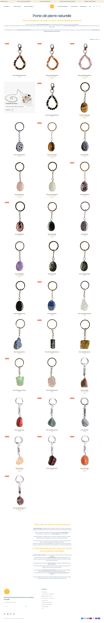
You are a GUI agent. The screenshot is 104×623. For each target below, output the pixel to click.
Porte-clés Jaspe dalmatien (19, 154)
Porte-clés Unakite (84, 390)
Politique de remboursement (47, 602)
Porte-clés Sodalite (84, 154)
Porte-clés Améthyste (84, 194)
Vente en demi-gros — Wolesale (48, 598)
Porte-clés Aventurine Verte (52, 430)
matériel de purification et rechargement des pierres (58, 572)
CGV (43, 608)
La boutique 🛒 (7, 6)
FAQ (90, 6)
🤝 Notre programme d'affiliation (48, 594)
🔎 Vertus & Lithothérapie (62, 6)
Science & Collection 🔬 (29, 6)
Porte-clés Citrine (19, 468)
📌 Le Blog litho (44, 592)
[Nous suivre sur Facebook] (4, 614)
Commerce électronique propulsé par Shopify (16, 618)
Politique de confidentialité (47, 604)
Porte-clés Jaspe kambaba (84, 273)
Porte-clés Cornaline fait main (52, 75)
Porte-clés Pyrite (84, 234)
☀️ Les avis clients (73, 6)
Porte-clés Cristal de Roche (52, 194)
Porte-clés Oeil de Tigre (52, 154)
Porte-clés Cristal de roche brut (84, 313)
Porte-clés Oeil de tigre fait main (19, 75)
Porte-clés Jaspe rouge (19, 430)
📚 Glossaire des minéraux (47, 596)
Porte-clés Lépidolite (19, 273)
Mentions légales (45, 606)
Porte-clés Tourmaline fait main (52, 115)
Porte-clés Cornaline (84, 468)
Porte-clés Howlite (84, 430)
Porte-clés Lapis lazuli (51, 313)
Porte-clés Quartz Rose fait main (84, 75)
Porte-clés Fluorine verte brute (19, 390)
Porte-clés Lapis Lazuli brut (19, 351)
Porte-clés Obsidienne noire (19, 313)
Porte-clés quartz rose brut (52, 390)
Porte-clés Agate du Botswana (19, 508)
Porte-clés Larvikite (52, 273)
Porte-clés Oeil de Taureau (52, 468)
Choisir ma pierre (17, 6)
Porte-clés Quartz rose (19, 194)
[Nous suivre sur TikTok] (14, 614)
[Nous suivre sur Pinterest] (11, 614)
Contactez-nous (45, 600)
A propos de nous (83, 6)
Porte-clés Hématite (52, 234)
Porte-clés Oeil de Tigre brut (84, 351)
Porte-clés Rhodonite (19, 234)
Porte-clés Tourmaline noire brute (52, 351)
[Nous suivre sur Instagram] (8, 614)
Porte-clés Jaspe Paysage (84, 115)
